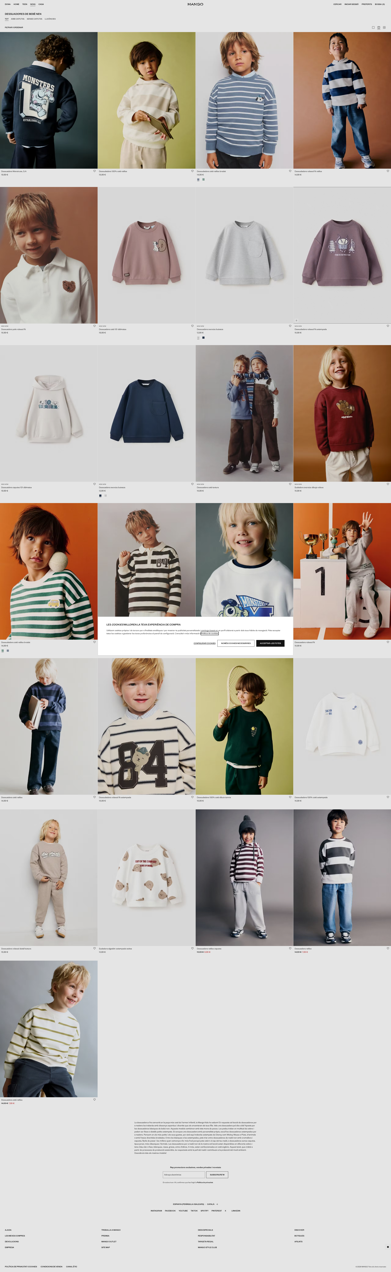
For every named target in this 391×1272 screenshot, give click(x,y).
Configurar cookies (205, 643)
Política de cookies (209, 633)
